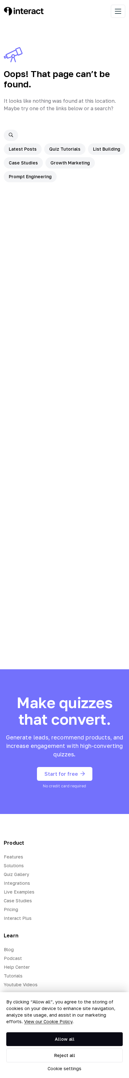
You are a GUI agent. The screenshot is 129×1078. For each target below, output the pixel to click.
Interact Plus (18, 918)
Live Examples (19, 891)
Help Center (17, 967)
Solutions (14, 865)
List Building (106, 149)
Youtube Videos (21, 984)
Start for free (61, 774)
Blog (9, 949)
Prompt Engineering (30, 176)
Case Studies (23, 162)
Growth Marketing (70, 162)
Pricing (11, 909)
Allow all (65, 1039)
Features (13, 856)
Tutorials (13, 975)
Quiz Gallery (16, 874)
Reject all (64, 1055)
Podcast (13, 958)
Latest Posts (23, 149)
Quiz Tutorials (64, 149)
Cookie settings (64, 1068)
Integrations (17, 883)
